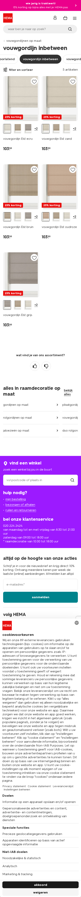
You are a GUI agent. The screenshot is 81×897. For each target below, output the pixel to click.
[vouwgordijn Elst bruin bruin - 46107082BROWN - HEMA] (17, 128)
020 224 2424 (12, 526)
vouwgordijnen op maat (23, 41)
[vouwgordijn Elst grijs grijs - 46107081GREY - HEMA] (28, 128)
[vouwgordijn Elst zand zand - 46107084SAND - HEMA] (45, 128)
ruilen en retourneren (21, 510)
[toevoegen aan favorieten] (34, 81)
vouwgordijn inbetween (40, 59)
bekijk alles (68, 392)
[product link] (21, 98)
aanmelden (40, 597)
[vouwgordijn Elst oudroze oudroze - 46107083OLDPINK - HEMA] (45, 217)
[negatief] (46, 366)
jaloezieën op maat (16, 430)
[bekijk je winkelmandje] (65, 18)
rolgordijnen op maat (17, 417)
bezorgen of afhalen (20, 504)
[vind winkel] (72, 480)
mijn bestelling (16, 499)
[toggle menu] (74, 18)
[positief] (35, 366)
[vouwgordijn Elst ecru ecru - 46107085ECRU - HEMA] (7, 128)
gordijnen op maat (16, 405)
